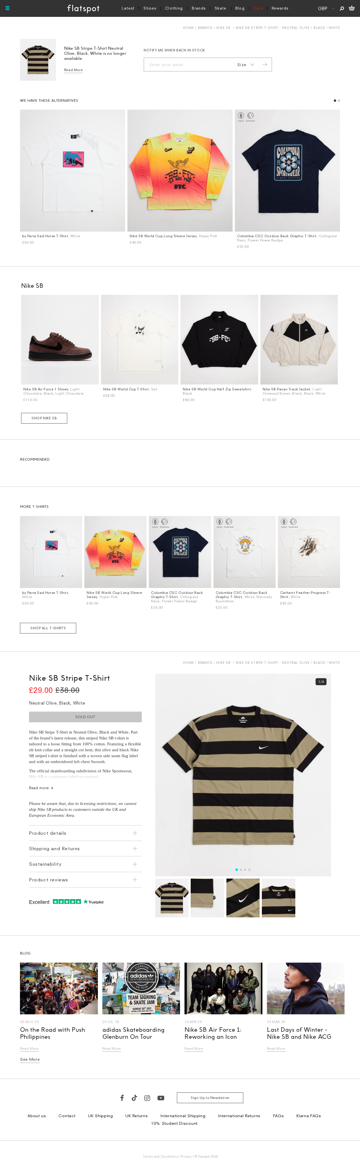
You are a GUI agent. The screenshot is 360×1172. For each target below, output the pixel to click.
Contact (66, 1115)
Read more (39, 788)
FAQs (278, 1115)
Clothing (174, 8)
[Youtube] (161, 1098)
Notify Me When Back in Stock (174, 50)
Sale (258, 8)
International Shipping (182, 1115)
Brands (199, 8)
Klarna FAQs (308, 1115)
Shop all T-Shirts (48, 628)
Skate (220, 8)
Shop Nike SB (44, 418)
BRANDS (205, 28)
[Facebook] (122, 1098)
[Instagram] (147, 1098)
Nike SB (223, 28)
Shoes (149, 8)
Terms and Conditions (160, 1156)
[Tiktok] (134, 1098)
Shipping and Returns (54, 848)
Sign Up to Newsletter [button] (210, 1098)
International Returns (239, 1115)
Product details (48, 833)
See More (30, 1059)
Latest (128, 8)
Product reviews (48, 880)
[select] (244, 64)
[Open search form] (342, 8)
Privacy (186, 1156)
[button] (335, 100)
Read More (73, 70)
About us (37, 1115)
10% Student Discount (174, 1123)
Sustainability (45, 864)
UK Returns (136, 1115)
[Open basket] (351, 8)
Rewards (280, 8)
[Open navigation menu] (7, 8)
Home (188, 28)
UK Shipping (100, 1115)
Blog (240, 8)
